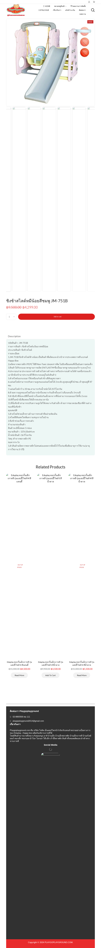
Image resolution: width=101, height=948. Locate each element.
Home (47, 6)
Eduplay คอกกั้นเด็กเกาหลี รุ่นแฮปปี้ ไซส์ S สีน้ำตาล (50, 663)
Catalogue (44, 10)
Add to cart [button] (50, 675)
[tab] (14, 336)
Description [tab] (14, 336)
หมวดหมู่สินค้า (59, 6)
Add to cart (57, 317)
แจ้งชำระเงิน (70, 10)
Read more (19, 675)
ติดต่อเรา (82, 10)
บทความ (82, 14)
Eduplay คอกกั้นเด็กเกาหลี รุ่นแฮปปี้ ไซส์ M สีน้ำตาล (81, 663)
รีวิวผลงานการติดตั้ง (78, 6)
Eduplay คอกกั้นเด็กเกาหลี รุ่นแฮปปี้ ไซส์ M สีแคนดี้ (19, 663)
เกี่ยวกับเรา (57, 10)
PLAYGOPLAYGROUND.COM (59, 942)
